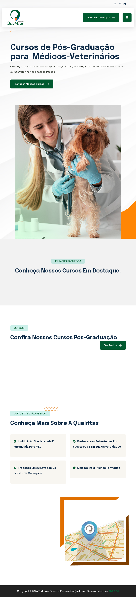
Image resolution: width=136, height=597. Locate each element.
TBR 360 (113, 591)
